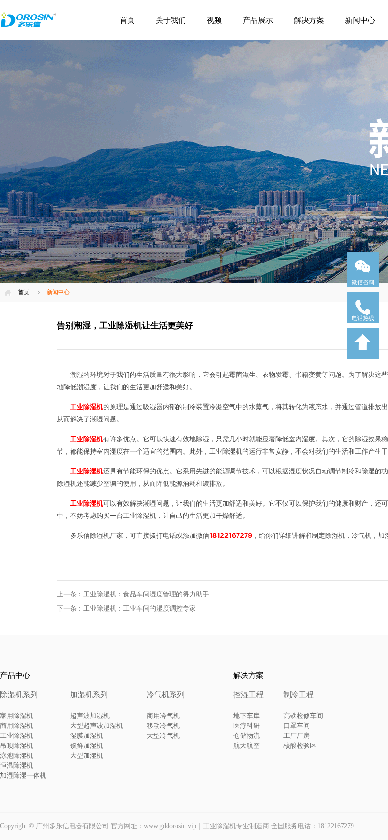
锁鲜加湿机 (86, 745)
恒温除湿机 (16, 765)
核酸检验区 (300, 745)
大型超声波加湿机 (96, 725)
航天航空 (246, 745)
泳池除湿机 (16, 755)
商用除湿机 (16, 725)
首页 (127, 20)
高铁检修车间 (303, 715)
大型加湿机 (86, 755)
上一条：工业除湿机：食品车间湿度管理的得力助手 (133, 594)
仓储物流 (246, 735)
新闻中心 (360, 20)
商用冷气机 (163, 715)
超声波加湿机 (90, 715)
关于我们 (171, 20)
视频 (214, 20)
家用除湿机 (16, 715)
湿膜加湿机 (86, 735)
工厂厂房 (296, 735)
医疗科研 (246, 725)
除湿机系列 (19, 695)
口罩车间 (296, 725)
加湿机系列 (89, 695)
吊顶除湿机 (16, 745)
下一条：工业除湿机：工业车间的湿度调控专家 (126, 608)
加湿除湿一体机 (23, 775)
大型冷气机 (163, 735)
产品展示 (258, 20)
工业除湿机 (16, 735)
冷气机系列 (166, 695)
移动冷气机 (163, 725)
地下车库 (246, 715)
